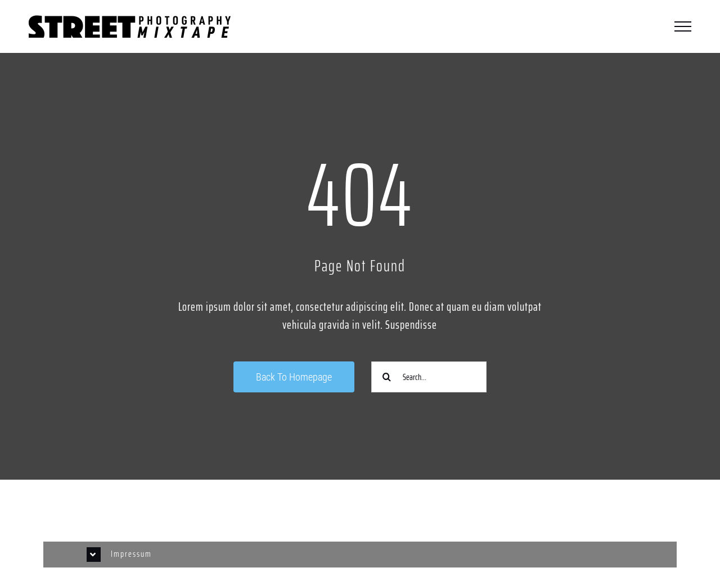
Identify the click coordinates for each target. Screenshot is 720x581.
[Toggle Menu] (682, 26)
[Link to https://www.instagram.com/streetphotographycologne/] (195, 511)
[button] (360, 554)
